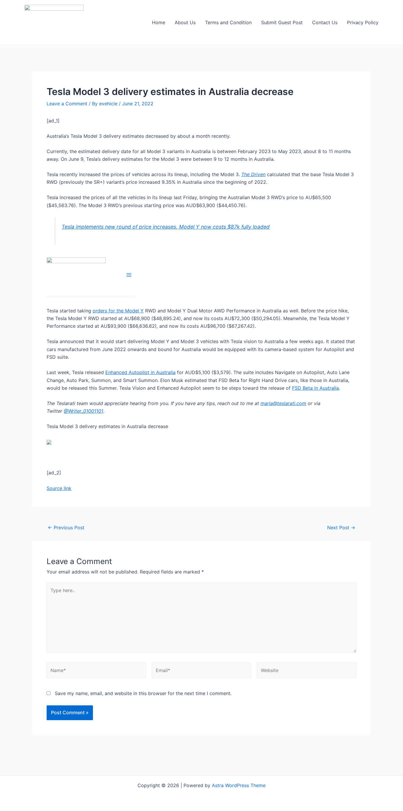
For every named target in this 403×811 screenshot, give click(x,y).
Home (158, 22)
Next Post (341, 527)
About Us (185, 22)
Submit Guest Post (282, 22)
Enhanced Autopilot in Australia (140, 372)
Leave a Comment (67, 104)
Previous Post (66, 527)
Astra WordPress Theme (239, 785)
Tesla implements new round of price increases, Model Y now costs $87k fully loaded (166, 227)
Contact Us (325, 22)
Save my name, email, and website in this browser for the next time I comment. (143, 693)
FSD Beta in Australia (315, 388)
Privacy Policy (363, 22)
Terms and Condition (228, 22)
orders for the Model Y (118, 311)
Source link (59, 488)
